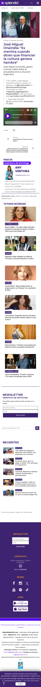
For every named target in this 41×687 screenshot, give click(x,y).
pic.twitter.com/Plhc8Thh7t (22, 96)
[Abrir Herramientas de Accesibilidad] (3, 683)
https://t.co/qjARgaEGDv (17, 92)
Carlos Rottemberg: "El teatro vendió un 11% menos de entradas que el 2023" (19, 375)
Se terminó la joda (11, 224)
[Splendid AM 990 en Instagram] (20, 583)
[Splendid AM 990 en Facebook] (14, 583)
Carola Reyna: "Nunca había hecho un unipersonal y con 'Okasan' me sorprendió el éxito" (20, 288)
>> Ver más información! (30, 681)
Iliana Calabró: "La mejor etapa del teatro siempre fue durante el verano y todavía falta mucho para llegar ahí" (20, 229)
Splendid (8, 253)
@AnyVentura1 (23, 85)
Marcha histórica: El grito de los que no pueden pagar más (26, 493)
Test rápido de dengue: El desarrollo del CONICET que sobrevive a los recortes (25, 452)
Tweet (5, 130)
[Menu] (37, 3)
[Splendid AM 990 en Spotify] (20, 590)
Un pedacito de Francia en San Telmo (23, 140)
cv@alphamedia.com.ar (20, 654)
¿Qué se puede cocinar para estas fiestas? (20, 181)
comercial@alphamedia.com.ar (12, 652)
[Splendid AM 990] (9, 3)
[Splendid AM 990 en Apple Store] (20, 609)
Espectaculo (7, 198)
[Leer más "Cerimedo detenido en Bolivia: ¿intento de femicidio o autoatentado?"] (8, 472)
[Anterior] (8, 139)
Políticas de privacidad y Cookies (10, 625)
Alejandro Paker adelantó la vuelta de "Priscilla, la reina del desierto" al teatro (19, 258)
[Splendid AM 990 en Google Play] (20, 603)
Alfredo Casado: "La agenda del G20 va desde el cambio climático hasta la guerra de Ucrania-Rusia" (17, 150)
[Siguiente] (33, 148)
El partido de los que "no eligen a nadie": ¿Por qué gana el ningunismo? (26, 463)
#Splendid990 (12, 94)
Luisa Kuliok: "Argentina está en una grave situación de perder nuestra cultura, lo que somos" (20, 317)
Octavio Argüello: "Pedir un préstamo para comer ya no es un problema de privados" (26, 484)
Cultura (25, 196)
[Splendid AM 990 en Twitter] (27, 583)
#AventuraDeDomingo (16, 87)
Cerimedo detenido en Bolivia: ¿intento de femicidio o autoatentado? (26, 473)
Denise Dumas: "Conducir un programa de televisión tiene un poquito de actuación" (20, 346)
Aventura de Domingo (16, 163)
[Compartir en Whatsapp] (14, 130)
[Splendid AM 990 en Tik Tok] (27, 589)
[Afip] (20, 665)
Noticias (19, 448)
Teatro (19, 196)
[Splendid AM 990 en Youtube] (14, 590)
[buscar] (37, 428)
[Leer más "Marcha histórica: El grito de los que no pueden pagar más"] (8, 493)
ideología (33, 196)
